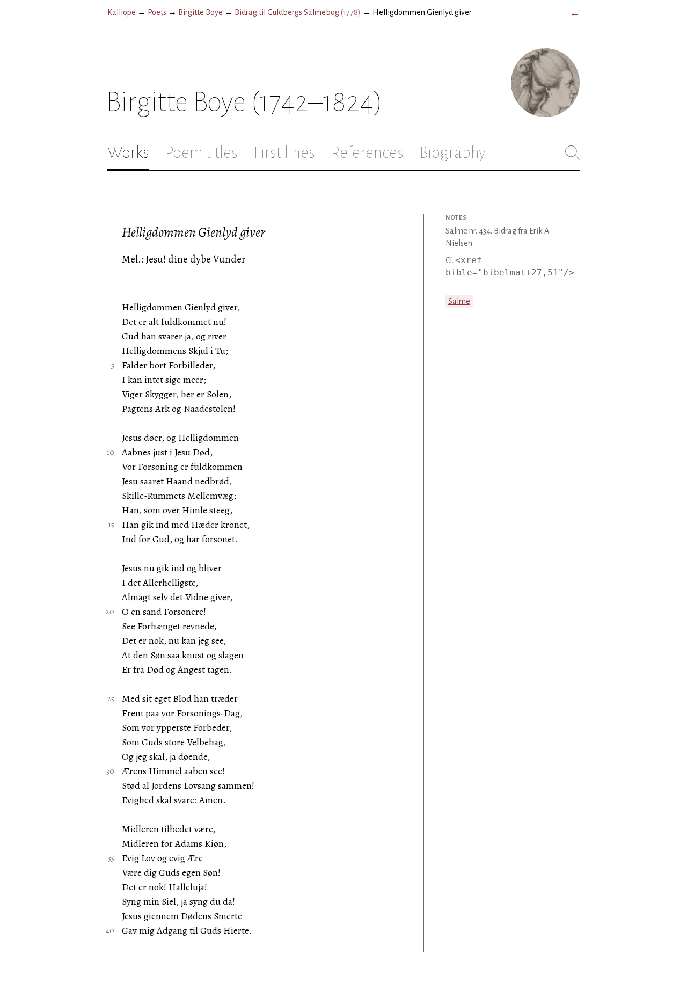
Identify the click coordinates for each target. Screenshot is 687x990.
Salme (459, 301)
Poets (157, 12)
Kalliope (121, 12)
